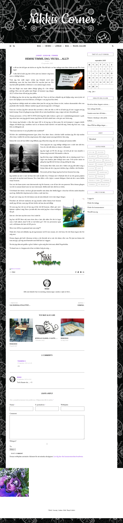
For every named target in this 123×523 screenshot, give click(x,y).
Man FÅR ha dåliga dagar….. (97, 125)
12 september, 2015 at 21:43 (24, 379)
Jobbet (39, 55)
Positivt (92, 172)
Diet (91, 160)
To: (11, 446)
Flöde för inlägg (93, 203)
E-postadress (40, 405)
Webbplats (64, 405)
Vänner (55, 55)
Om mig (48, 46)
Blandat (92, 156)
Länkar (58, 46)
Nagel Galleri (79, 46)
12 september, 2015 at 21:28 (24, 363)
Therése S (21, 361)
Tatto (91, 176)
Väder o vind (94, 180)
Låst (99, 168)
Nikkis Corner (61, 19)
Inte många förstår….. (95, 109)
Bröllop (103, 156)
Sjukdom (46, 55)
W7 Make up (103, 184)
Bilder (100, 152)
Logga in (90, 198)
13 (111, 73)
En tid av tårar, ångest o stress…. (98, 104)
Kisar (109, 164)
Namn (12, 405)
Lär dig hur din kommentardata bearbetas (68, 456)
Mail (39, 46)
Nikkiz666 (13, 344)
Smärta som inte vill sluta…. (97, 113)
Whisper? (13, 441)
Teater (100, 176)
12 (108, 73)
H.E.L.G (98, 160)
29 (93, 87)
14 (89, 78)
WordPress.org (92, 212)
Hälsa (107, 160)
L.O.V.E (91, 168)
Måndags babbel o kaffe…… (46, 338)
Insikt (91, 164)
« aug (89, 91)
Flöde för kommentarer (95, 207)
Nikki (13, 272)
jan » (94, 91)
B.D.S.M (91, 152)
